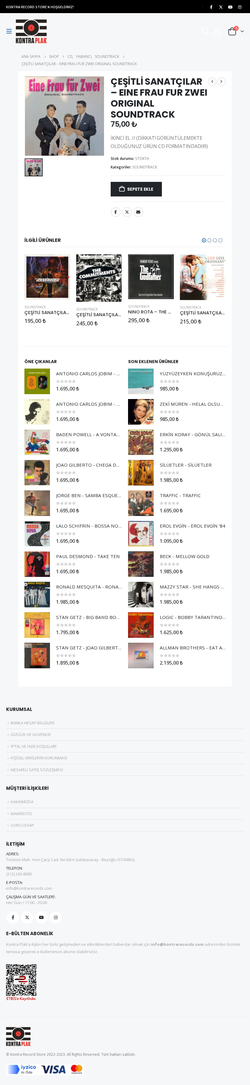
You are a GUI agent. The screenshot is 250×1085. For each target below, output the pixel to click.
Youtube (41, 917)
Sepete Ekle (140, 189)
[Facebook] (211, 7)
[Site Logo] (31, 31)
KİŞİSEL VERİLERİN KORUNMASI (39, 758)
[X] (221, 7)
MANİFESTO (21, 813)
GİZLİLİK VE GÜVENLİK (31, 734)
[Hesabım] (217, 31)
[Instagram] (240, 7)
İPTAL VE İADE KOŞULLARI (33, 746)
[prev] (212, 81)
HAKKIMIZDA (22, 801)
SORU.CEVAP (22, 825)
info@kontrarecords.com (29, 888)
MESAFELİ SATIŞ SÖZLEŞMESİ (37, 769)
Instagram (56, 917)
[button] (11, 31)
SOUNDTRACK (144, 167)
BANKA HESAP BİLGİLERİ (33, 723)
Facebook (115, 212)
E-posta (138, 212)
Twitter (127, 212)
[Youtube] (230, 7)
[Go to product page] (47, 277)
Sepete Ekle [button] (60, 264)
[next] (221, 81)
